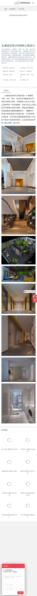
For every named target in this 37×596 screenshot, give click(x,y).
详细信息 (6, 90)
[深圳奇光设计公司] (18, 3)
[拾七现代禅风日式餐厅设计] (28, 505)
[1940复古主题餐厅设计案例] (28, 440)
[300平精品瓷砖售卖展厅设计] (9, 505)
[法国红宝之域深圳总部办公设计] (28, 483)
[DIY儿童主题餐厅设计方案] (9, 440)
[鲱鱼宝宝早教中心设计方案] (28, 462)
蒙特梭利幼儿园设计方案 (9, 471)
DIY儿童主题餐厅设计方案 (9, 449)
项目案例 (12, 9)
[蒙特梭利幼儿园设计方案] (9, 462)
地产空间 (21, 9)
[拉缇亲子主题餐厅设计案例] (9, 483)
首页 (5, 9)
